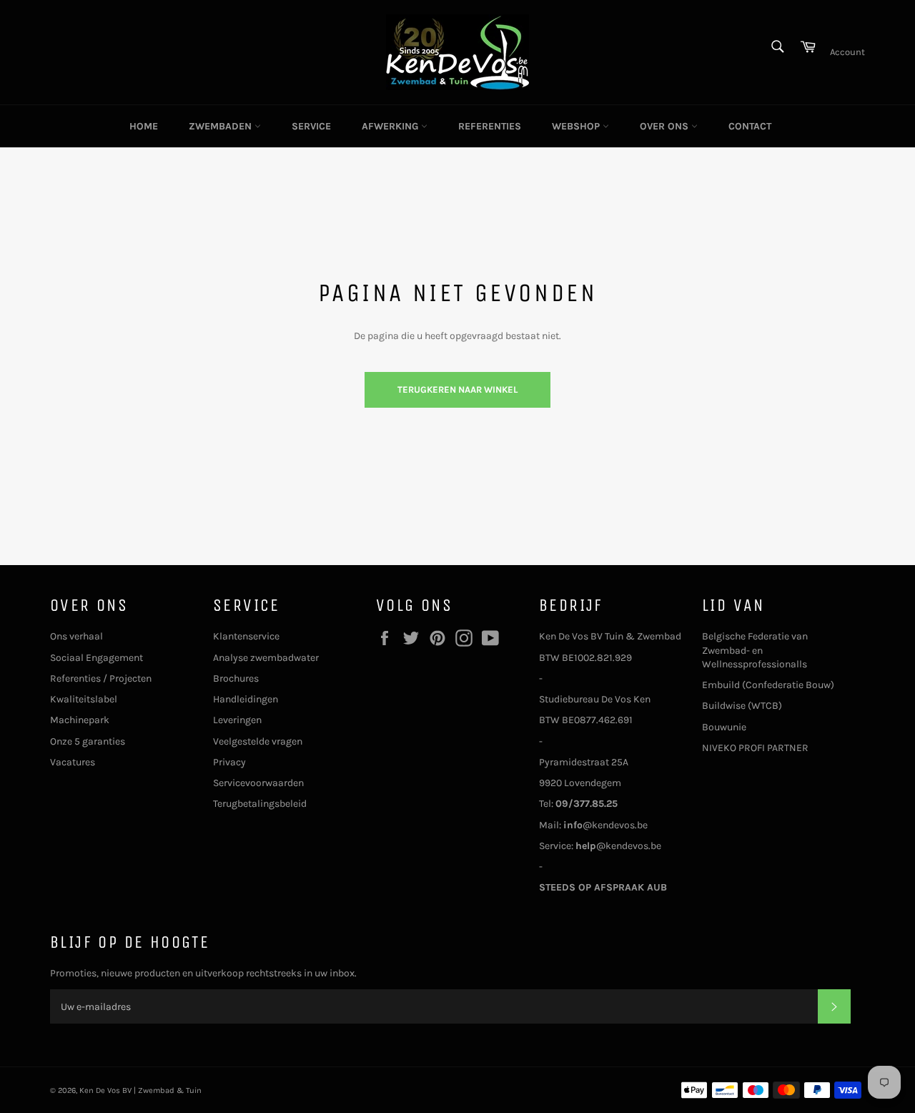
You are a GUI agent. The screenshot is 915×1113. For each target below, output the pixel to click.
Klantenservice (246, 636)
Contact (749, 126)
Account (847, 51)
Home (143, 126)
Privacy (229, 762)
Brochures (236, 678)
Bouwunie (724, 727)
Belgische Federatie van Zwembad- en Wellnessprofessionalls (755, 650)
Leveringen (237, 720)
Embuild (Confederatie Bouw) (768, 685)
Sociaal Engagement (96, 658)
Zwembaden (221, 126)
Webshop (577, 126)
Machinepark (79, 720)
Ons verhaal (76, 636)
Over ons (665, 126)
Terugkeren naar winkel (457, 389)
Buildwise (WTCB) (742, 706)
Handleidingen (245, 699)
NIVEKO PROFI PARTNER (755, 748)
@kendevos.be (605, 825)
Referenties (489, 126)
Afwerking (391, 126)
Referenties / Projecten (101, 678)
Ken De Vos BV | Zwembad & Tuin (140, 1090)
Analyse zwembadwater (266, 658)
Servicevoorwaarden (258, 783)
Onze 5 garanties (87, 741)
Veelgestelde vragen (257, 741)
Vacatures (72, 762)
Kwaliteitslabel (83, 699)
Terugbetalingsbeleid (260, 804)
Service (311, 126)
